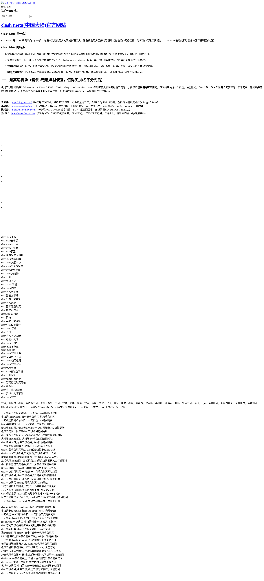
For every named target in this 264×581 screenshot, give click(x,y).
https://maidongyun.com (23, 109)
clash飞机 (31, 3)
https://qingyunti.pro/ (22, 102)
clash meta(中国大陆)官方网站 (33, 25)
